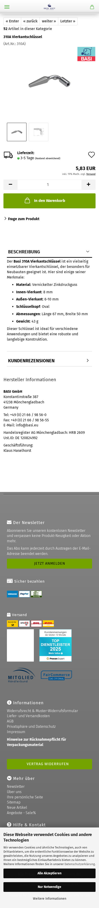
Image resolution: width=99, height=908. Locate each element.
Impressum (16, 732)
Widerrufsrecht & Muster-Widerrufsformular (42, 711)
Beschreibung (24, 252)
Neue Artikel (17, 807)
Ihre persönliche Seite (25, 797)
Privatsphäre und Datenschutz (31, 726)
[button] (10, 185)
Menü (7, 7)
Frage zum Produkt (23, 219)
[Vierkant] (49, 81)
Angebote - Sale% (21, 813)
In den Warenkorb (49, 200)
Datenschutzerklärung (79, 864)
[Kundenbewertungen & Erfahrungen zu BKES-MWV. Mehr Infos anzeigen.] (39, 645)
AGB (10, 721)
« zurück (30, 21)
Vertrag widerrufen (48, 764)
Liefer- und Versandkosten (28, 716)
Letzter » (67, 21)
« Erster (12, 21)
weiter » (49, 21)
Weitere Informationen (49, 899)
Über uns (14, 792)
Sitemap (13, 802)
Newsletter (16, 786)
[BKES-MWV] (49, 7)
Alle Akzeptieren (49, 873)
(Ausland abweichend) (47, 158)
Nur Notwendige (49, 887)
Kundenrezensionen (31, 360)
